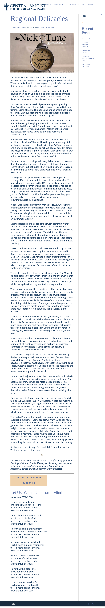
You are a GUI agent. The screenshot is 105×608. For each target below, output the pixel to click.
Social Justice (87, 39)
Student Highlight (73, 4)
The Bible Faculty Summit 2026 (88, 58)
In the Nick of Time (45, 27)
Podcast (91, 4)
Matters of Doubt (86, 52)
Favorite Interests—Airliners (86, 45)
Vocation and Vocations (87, 65)
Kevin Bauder (19, 27)
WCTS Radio (36, 9)
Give (83, 4)
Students (57, 4)
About (34, 4)
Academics (45, 4)
